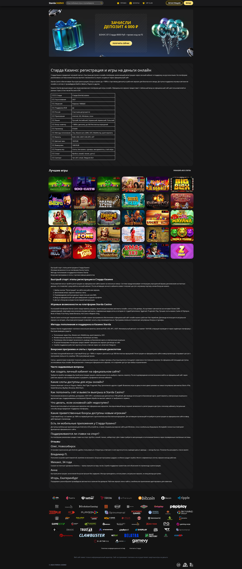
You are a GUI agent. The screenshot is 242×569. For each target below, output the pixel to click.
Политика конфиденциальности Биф (113, 548)
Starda (56, 3)
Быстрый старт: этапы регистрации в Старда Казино (70, 268)
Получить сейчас (121, 43)
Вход (188, 3)
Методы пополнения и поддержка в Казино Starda (69, 273)
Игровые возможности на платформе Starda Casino (70, 270)
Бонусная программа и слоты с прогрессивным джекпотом (73, 275)
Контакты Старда (135, 548)
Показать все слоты (182, 170)
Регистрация (174, 3)
